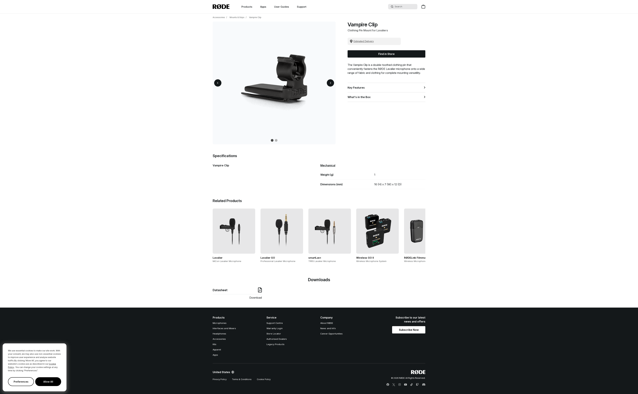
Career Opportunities (331, 333)
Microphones (219, 323)
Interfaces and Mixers (224, 328)
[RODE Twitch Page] (417, 384)
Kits (214, 344)
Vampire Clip (255, 17)
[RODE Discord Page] (423, 384)
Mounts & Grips (237, 17)
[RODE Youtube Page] (405, 384)
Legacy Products (275, 344)
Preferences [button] (21, 381)
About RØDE (326, 323)
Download (255, 297)
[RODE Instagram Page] (399, 384)
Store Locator (273, 333)
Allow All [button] (48, 381)
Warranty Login (274, 328)
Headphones (219, 333)
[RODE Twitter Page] (393, 384)
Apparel (217, 349)
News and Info (328, 328)
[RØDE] (221, 6)
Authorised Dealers (276, 339)
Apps (263, 6)
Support (301, 6)
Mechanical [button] (327, 165)
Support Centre (274, 323)
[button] (218, 83)
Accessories (219, 17)
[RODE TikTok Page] (411, 384)
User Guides (281, 6)
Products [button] (246, 6)
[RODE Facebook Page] (387, 384)
